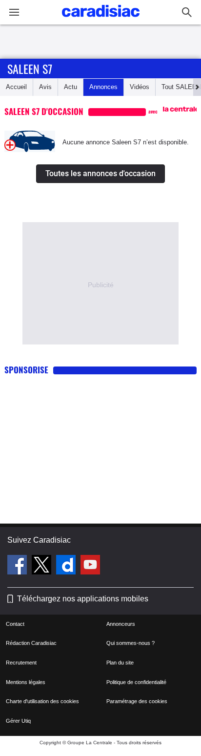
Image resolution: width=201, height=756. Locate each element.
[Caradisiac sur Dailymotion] (67, 566)
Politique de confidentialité (136, 682)
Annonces (103, 87)
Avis (45, 87)
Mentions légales (25, 682)
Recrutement (21, 662)
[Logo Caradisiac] (101, 19)
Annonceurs (120, 624)
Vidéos (139, 87)
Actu (70, 87)
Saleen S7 (29, 68)
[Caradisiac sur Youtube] (90, 566)
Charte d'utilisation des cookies (42, 701)
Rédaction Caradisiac (31, 643)
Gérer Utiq (18, 721)
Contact (15, 624)
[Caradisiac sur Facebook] (18, 566)
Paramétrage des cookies (136, 701)
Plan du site (120, 662)
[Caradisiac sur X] (43, 566)
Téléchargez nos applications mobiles (82, 599)
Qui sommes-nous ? (130, 643)
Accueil (16, 87)
